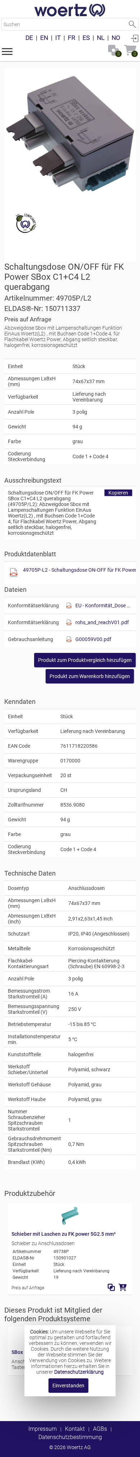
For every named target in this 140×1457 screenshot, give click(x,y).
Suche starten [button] (132, 24)
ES (86, 37)
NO (116, 37)
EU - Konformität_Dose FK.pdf (103, 605)
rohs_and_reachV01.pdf (102, 622)
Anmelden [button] (134, 38)
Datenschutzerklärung (79, 1372)
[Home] (70, 11)
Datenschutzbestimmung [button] (70, 1437)
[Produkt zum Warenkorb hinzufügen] (122, 1287)
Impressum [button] (42, 1428)
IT (58, 37)
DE (29, 37)
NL (100, 37)
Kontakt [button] (75, 1428)
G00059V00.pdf (93, 639)
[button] (7, 51)
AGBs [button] (100, 1428)
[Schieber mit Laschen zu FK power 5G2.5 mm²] (70, 1223)
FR (71, 37)
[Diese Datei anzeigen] (13, 573)
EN (44, 37)
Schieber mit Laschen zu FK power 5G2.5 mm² (63, 1234)
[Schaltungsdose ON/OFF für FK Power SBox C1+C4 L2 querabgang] (70, 134)
